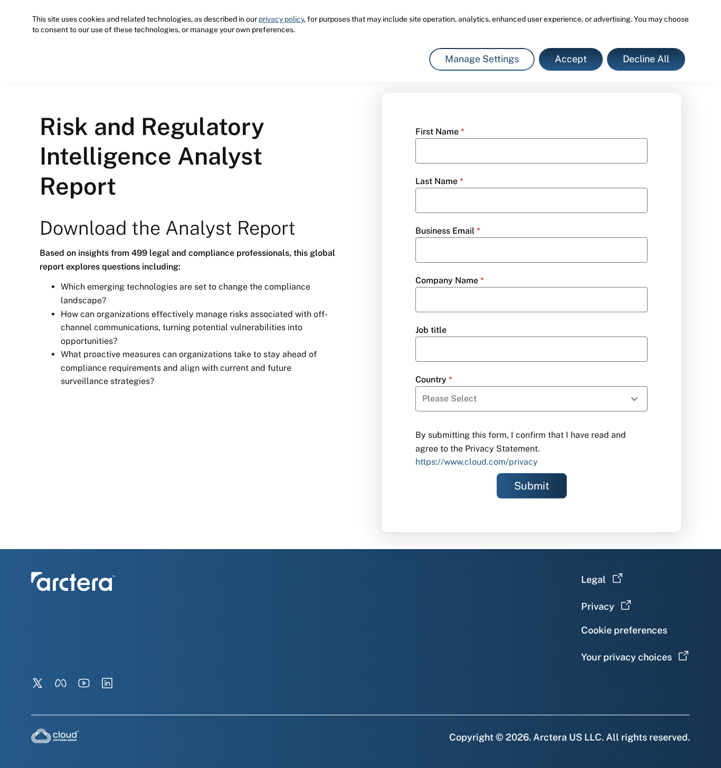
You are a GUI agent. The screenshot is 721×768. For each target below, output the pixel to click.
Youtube (84, 683)
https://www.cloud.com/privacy (476, 462)
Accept (571, 58)
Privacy (597, 606)
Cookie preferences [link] (624, 630)
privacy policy (281, 19)
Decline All (646, 58)
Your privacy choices (626, 657)
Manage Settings (482, 58)
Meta (60, 683)
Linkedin (107, 683)
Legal (593, 579)
